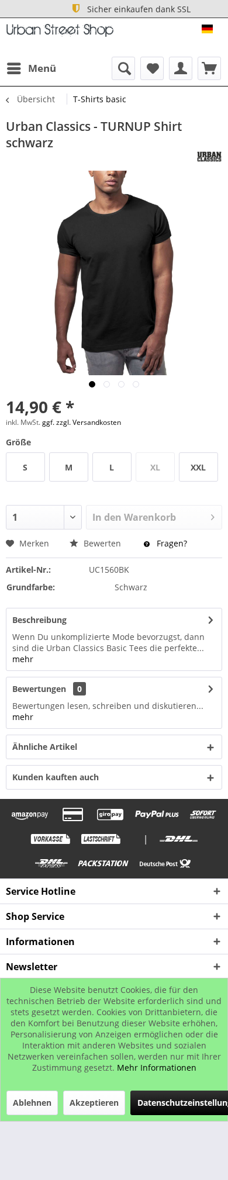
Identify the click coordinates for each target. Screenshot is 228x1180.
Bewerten (102, 543)
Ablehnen (32, 1102)
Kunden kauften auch (55, 777)
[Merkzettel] (152, 68)
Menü (42, 68)
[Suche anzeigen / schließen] (123, 68)
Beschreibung (39, 619)
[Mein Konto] (180, 68)
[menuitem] (31, 68)
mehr (22, 659)
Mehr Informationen (156, 1067)
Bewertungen (39, 688)
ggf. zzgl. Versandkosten (81, 422)
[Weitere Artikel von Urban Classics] (209, 156)
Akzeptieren (94, 1102)
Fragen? (170, 543)
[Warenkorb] (209, 68)
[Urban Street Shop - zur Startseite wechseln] (60, 34)
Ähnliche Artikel (44, 746)
